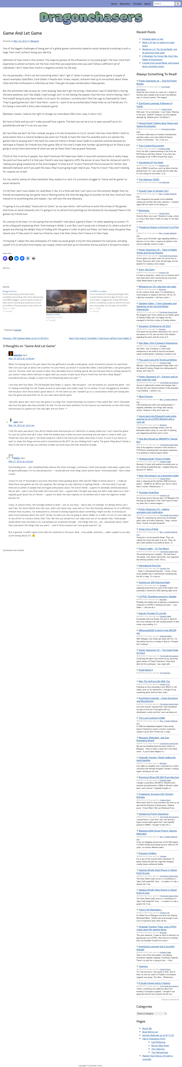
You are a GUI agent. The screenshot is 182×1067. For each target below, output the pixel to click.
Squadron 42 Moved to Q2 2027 (155, 326)
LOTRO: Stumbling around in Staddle (157, 596)
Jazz (16, 422)
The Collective (158, 1049)
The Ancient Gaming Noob (168, 312)
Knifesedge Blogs (166, 636)
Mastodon (125, 3)
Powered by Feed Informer (170, 999)
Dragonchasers (91, 18)
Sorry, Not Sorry (147, 269)
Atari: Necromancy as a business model (159, 475)
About (147, 3)
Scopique (162, 329)
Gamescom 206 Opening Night (154, 582)
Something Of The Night (151, 162)
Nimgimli (34, 41)
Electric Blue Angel (160, 1045)
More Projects (146, 396)
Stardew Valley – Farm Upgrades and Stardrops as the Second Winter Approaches (156, 306)
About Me (147, 1028)
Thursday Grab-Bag (149, 492)
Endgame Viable (164, 149)
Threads (137, 3)
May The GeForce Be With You (154, 681)
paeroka (18, 355)
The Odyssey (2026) (149, 179)
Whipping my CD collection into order (157, 286)
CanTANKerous (158, 1042)
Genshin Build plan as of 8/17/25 (158, 1035)
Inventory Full (163, 165)
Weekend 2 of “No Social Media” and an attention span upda (159, 50)
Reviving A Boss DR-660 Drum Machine (159, 777)
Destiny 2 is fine (53, 314)
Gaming (17, 330)
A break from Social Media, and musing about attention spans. (160, 64)
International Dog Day (150, 565)
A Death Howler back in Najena (154, 983)
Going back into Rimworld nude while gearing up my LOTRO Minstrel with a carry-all (156, 419)
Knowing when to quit (152, 39)
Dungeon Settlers (147, 853)
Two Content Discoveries (151, 145)
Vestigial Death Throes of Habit (154, 459)
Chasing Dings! (166, 109)
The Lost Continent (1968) (152, 718)
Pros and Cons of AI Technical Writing (158, 360)
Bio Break (162, 289)
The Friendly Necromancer (168, 256)
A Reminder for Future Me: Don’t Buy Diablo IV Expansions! (160, 57)
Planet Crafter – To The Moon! (154, 548)
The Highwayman (159, 1052)
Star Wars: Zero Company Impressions (158, 343)
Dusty (17, 458)
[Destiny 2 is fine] (66, 301)
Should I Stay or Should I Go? (154, 191)
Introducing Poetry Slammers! (153, 814)
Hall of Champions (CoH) (153, 1038)
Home (114, 3)
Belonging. (144, 210)
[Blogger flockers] (24, 301)
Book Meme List (150, 1031)
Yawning (143, 966)
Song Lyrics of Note (148, 529)
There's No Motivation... (151, 909)
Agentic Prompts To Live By (152, 613)
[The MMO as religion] (111, 301)
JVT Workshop (164, 182)
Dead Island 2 (146, 670)
